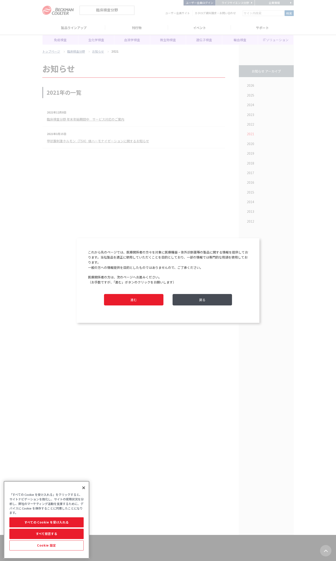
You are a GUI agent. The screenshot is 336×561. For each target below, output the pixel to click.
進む (134, 299)
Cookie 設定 (46, 545)
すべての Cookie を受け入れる (46, 522)
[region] (46, 520)
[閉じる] (84, 488)
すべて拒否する (46, 533)
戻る (202, 299)
